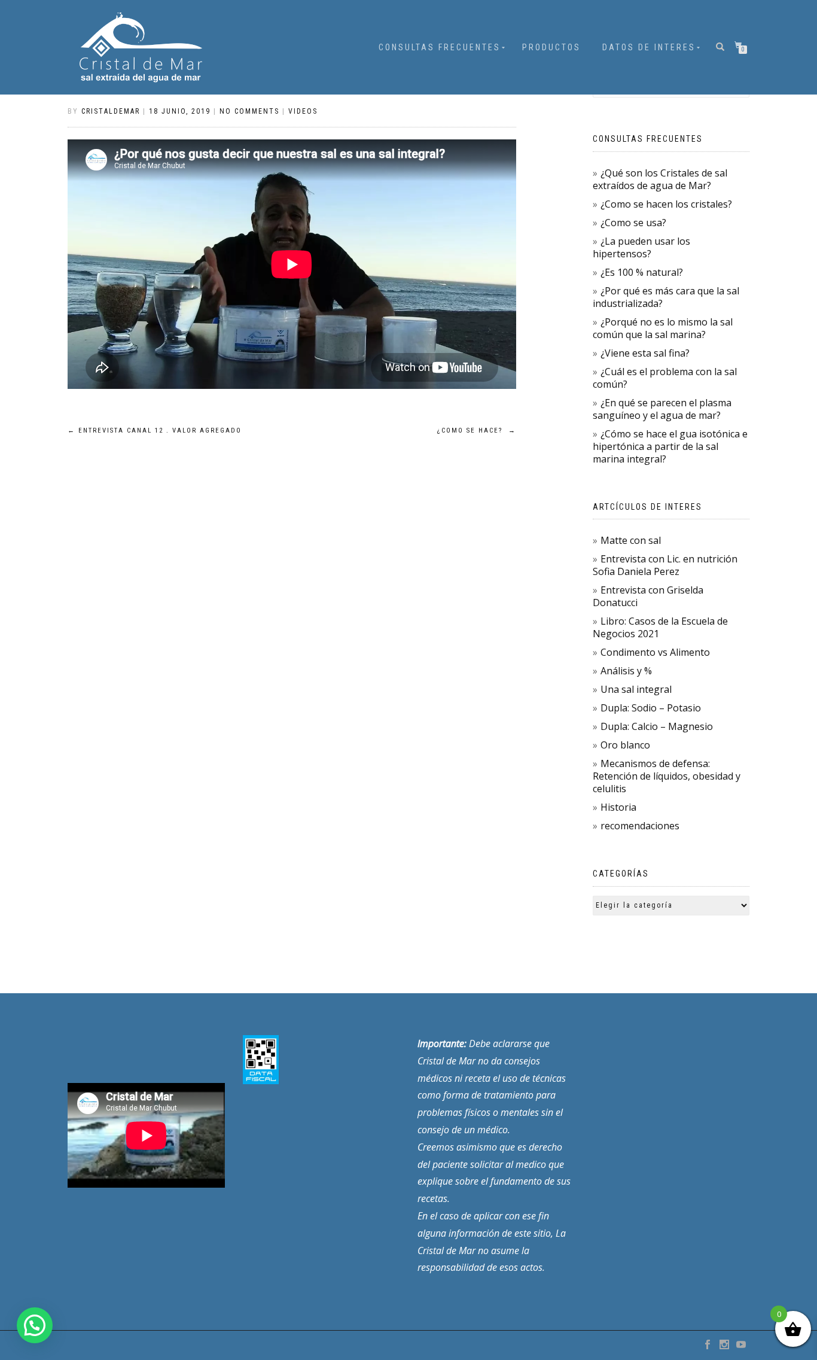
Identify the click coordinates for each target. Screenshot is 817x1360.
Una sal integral (636, 689)
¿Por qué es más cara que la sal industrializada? (666, 297)
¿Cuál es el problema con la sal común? (665, 378)
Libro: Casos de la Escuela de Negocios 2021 (660, 627)
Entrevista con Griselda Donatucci (648, 596)
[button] (35, 1325)
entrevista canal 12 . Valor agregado (155, 430)
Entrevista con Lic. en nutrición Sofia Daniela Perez (665, 565)
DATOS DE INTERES (649, 47)
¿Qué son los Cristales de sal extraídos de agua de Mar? (660, 179)
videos (303, 111)
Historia (618, 807)
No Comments (249, 111)
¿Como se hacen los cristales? (666, 204)
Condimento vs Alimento (655, 652)
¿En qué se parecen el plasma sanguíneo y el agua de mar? (662, 409)
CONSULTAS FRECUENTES (440, 47)
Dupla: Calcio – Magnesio (656, 726)
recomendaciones (639, 825)
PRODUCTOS (551, 47)
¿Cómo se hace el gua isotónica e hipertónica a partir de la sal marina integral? (670, 446)
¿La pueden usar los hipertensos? (641, 247)
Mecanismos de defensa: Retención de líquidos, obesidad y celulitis (666, 776)
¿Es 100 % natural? (641, 272)
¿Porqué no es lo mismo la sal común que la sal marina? (663, 328)
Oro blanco (625, 745)
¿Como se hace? (476, 430)
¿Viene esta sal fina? (645, 353)
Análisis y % (626, 670)
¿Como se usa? (633, 222)
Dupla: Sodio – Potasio (650, 707)
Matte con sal (630, 540)
